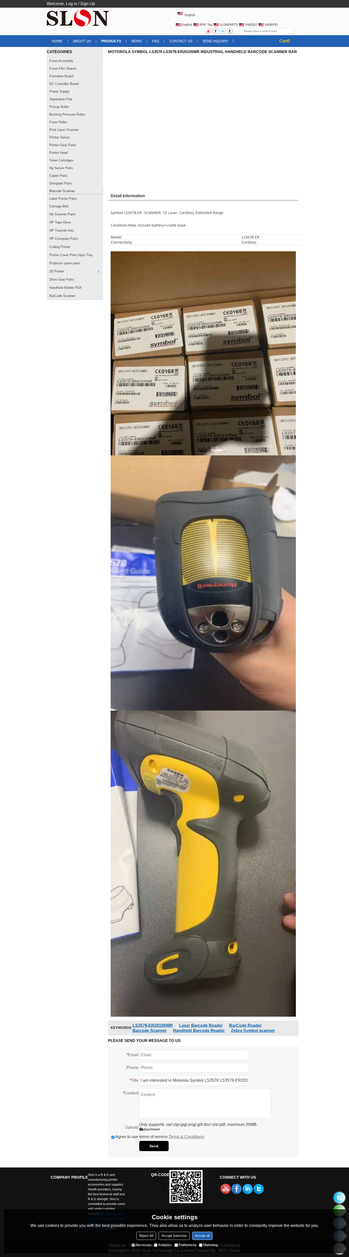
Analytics (165, 1245)
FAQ (155, 41)
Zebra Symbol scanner (253, 1030)
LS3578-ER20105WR (153, 1025)
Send (153, 1146)
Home (57, 41)
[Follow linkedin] (223, 31)
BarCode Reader (245, 1025)
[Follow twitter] (230, 31)
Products (111, 41)
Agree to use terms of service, (159, 1137)
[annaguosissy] (339, 1197)
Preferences (187, 1245)
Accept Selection (174, 1236)
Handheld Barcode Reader (199, 1030)
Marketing (210, 1245)
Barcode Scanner (150, 1030)
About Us (82, 41)
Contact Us (180, 41)
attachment (151, 1129)
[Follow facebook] (215, 31)
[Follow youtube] (208, 31)
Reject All (146, 1236)
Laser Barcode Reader (201, 1025)
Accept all (202, 1236)
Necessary (144, 1245)
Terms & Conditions (186, 1137)
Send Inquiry (215, 41)
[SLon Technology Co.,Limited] (79, 18)
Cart (284, 41)
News (136, 41)
